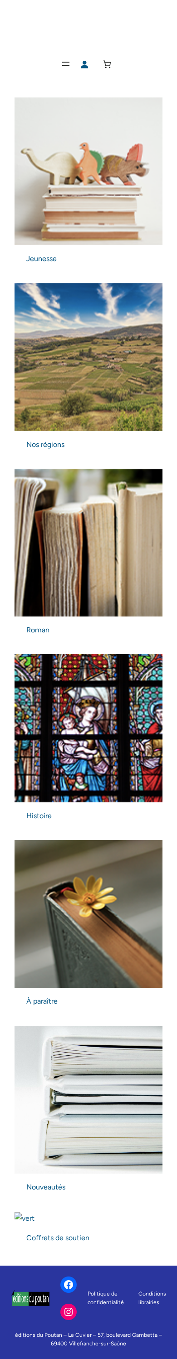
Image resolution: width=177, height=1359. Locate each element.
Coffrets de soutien (57, 1237)
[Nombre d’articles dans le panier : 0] (107, 64)
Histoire (39, 815)
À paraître (42, 1001)
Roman (37, 630)
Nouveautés (45, 1187)
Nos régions (45, 444)
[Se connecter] (84, 64)
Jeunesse (41, 258)
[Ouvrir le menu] (65, 63)
